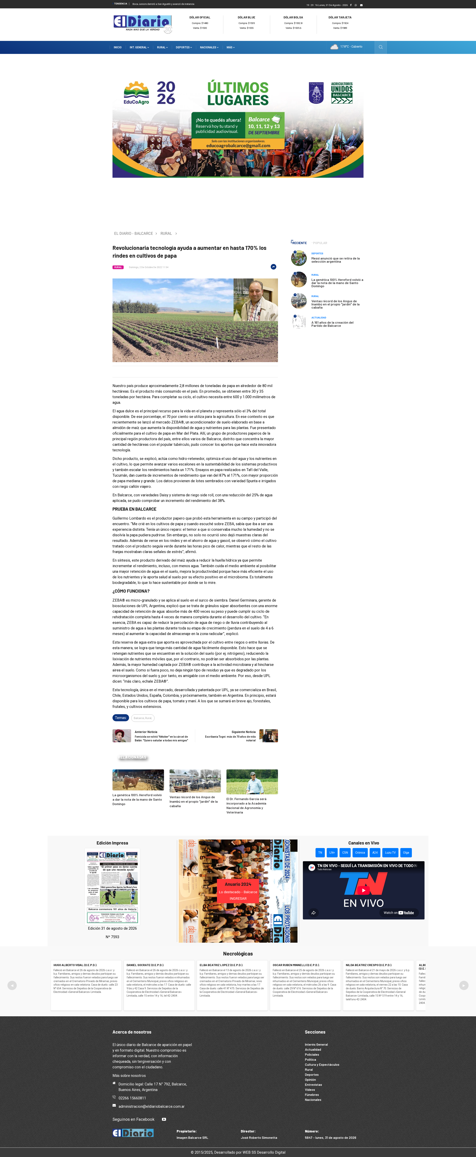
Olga (406, 852)
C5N (345, 852)
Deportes (183, 47)
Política (310, 1059)
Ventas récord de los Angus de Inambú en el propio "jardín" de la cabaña (194, 801)
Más (230, 47)
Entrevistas (313, 1084)
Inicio (118, 47)
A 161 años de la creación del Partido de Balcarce (332, 324)
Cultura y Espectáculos (322, 1064)
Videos (310, 1089)
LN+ (332, 852)
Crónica (360, 852)
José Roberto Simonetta (259, 1137)
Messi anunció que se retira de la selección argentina (335, 259)
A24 (375, 852)
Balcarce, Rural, (143, 718)
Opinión (310, 1079)
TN (320, 852)
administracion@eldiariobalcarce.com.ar (152, 1106)
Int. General (138, 47)
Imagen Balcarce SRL (192, 1137)
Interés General (316, 1044)
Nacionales (208, 47)
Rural (161, 47)
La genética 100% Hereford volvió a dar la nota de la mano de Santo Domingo (137, 799)
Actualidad (318, 317)
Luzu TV (390, 852)
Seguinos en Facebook (133, 1119)
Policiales (312, 1054)
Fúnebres (312, 1094)
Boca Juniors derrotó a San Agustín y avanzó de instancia (163, 4)
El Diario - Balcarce (133, 233)
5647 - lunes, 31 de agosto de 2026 (330, 1137)
